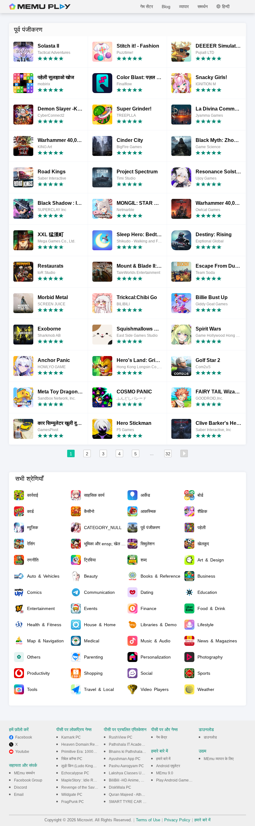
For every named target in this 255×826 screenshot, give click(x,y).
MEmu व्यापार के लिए (219, 759)
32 (167, 453)
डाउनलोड (210, 737)
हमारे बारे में (163, 759)
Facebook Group (28, 780)
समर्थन (202, 6)
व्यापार (184, 6)
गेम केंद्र (161, 737)
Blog (166, 6)
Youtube (22, 751)
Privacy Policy (177, 820)
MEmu (40, 6)
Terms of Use (148, 820)
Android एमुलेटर (168, 766)
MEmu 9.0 (164, 773)
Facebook (23, 737)
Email (19, 794)
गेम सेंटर (146, 6)
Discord (20, 787)
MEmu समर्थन (24, 773)
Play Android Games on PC (179, 780)
